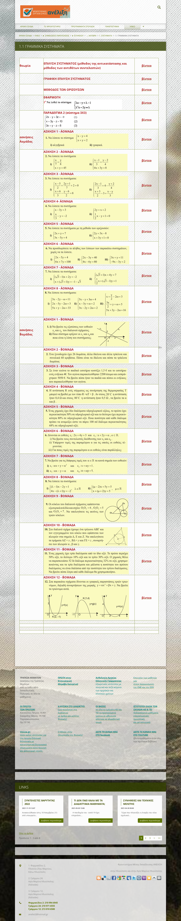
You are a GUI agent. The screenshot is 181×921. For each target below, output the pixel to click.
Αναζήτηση (159, 7)
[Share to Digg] (109, 878)
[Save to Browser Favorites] (149, 878)
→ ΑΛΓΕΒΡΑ (91, 35)
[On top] (154, 878)
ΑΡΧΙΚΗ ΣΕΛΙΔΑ (26, 26)
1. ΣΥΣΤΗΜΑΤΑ (105, 35)
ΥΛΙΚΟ (132, 26)
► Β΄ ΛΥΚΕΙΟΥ (77, 35)
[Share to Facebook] (114, 878)
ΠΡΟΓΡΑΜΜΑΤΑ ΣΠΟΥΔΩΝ (82, 26)
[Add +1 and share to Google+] (124, 878)
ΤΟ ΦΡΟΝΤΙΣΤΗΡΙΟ (52, 26)
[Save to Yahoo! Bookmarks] (144, 878)
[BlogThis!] (99, 878)
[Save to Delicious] (104, 878)
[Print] (159, 878)
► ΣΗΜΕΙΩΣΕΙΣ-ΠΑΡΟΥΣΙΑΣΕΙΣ (56, 35)
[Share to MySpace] (129, 878)
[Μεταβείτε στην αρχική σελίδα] (45, 9)
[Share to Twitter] (134, 878)
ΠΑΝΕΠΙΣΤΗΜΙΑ (112, 26)
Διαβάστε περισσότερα (51, 820)
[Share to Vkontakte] (139, 878)
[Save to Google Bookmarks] (119, 878)
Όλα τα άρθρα (26, 833)
